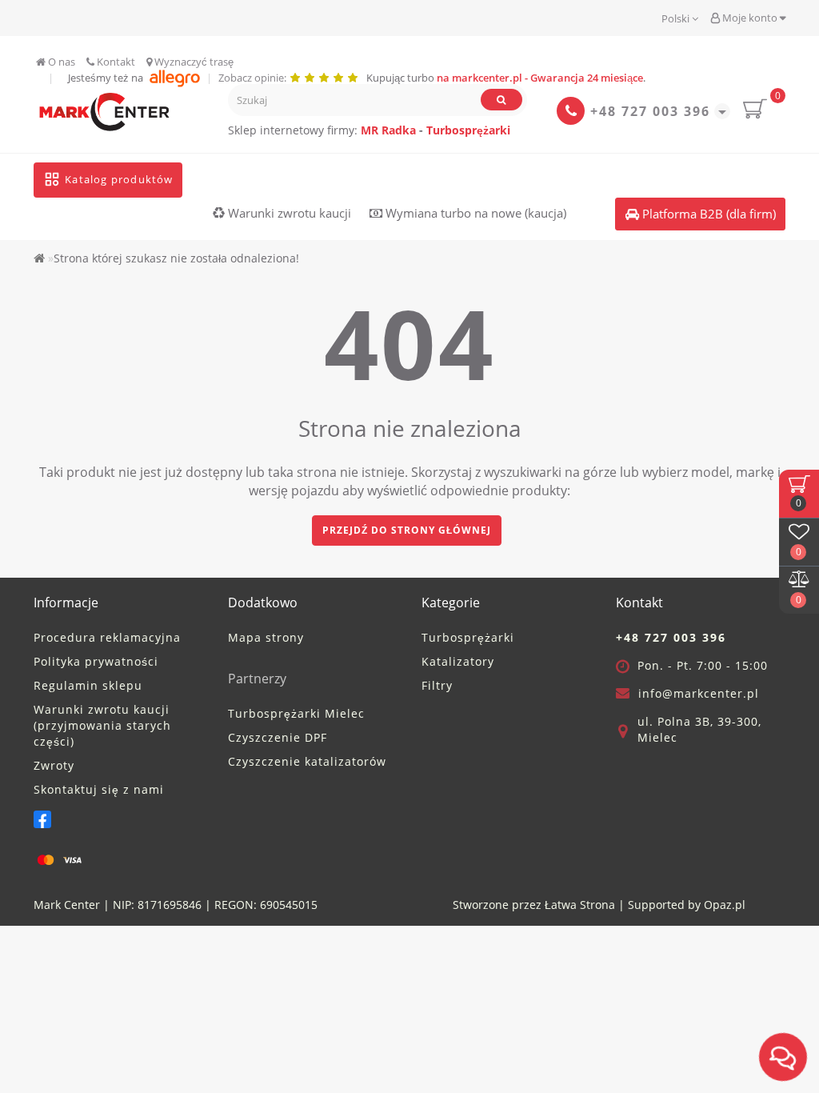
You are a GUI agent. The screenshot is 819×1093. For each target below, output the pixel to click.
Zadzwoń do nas (296, 654)
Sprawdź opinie (419, 654)
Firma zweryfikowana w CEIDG (313, 613)
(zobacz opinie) (346, 576)
